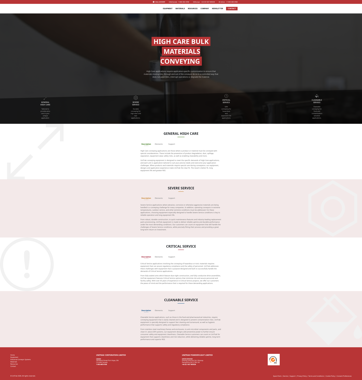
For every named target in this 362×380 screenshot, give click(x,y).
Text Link (94, 92)
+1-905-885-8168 (232, 2)
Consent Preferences (344, 376)
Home (12, 355)
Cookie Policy (330, 376)
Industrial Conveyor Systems (20, 359)
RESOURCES (192, 9)
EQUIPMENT (168, 9)
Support (293, 376)
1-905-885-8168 (101, 364)
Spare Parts (277, 376)
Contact (13, 366)
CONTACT (232, 9)
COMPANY (205, 9)
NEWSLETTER (217, 9)
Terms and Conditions (316, 376)
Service (285, 376)
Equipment (14, 357)
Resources (14, 364)
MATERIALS (180, 9)
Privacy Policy (302, 376)
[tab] (146, 144)
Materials (13, 362)
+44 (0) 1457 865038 (208, 2)
